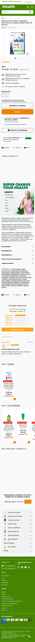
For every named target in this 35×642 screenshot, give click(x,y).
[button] (6, 62)
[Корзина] (28, 7)
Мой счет (5, 610)
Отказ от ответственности (11, 259)
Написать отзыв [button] (17, 329)
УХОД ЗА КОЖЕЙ (16, 285)
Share (27, 147)
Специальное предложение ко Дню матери (15, 283)
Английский (5, 575)
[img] (6, 342)
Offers (23, 269)
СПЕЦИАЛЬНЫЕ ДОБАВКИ (11, 282)
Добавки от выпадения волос (12, 279)
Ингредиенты (7, 251)
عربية (3, 578)
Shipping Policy (6, 596)
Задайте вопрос (8, 263)
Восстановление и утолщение (16, 275)
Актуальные (6, 271)
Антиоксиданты (15, 272)
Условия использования (9, 603)
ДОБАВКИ (5, 277)
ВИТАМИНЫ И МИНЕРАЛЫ (11, 274)
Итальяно (5, 585)
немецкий (5, 582)
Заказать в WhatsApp (18, 130)
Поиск (4, 592)
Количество (6, 91)
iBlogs (3, 594)
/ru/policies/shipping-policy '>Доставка (13, 100)
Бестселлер (25, 272)
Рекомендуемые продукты (20, 280)
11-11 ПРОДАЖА (15, 269)
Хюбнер (4, 27)
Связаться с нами (7, 605)
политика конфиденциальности (12, 601)
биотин (4, 287)
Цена (4, 66)
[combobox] (17, 12)
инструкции (6, 246)
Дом (3, 18)
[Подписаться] (27, 502)
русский (4, 580)
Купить (17, 112)
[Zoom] (28, 53)
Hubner (11, 364)
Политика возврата (8, 599)
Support (4, 608)
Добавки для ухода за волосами (20, 277)
